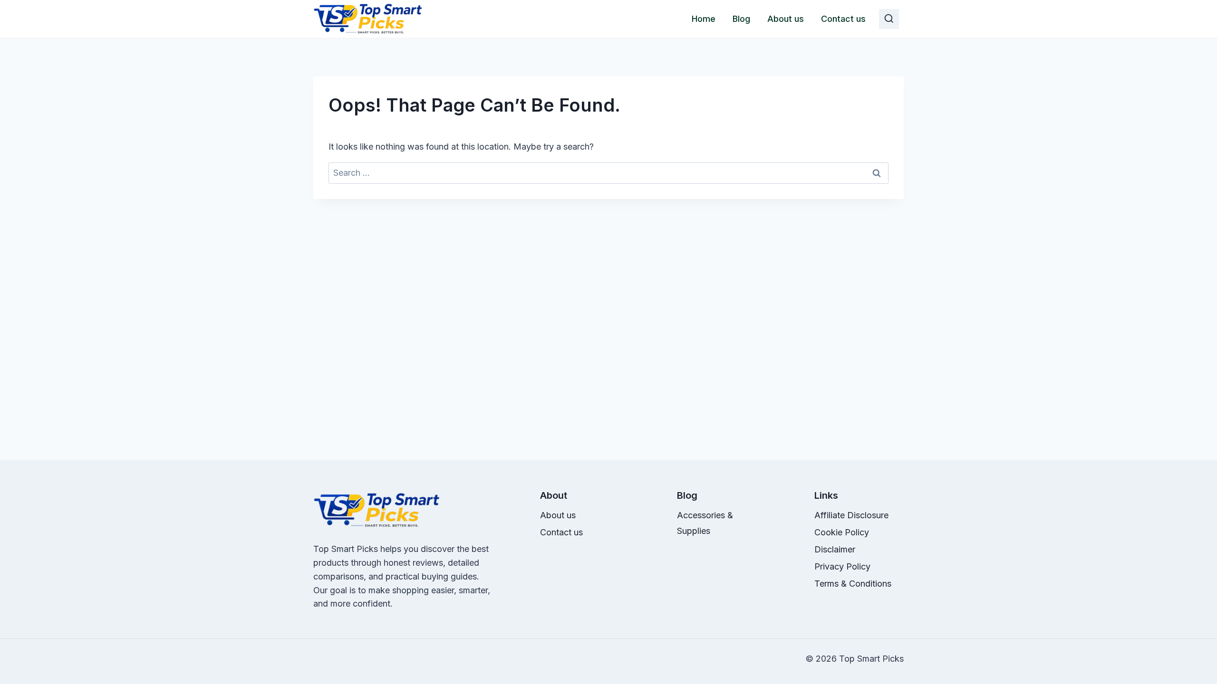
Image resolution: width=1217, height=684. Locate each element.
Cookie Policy (841, 532)
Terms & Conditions (852, 584)
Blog (741, 19)
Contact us (843, 19)
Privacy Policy (842, 566)
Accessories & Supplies (705, 522)
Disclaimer (834, 549)
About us (785, 19)
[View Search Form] (889, 19)
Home (703, 19)
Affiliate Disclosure (851, 515)
